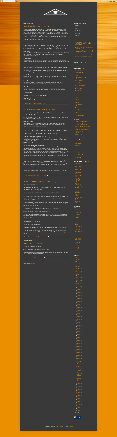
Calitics (76, 75)
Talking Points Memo (79, 110)
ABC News (77, 209)
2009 (76, 266)
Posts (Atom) (32, 263)
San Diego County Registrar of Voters (78, 249)
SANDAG (77, 251)
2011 (76, 263)
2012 (76, 261)
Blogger (71, 426)
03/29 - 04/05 (79, 352)
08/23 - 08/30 (79, 295)
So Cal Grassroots (79, 132)
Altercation (77, 96)
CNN (76, 220)
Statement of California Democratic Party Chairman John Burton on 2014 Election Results (83, 58)
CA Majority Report (79, 72)
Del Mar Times (78, 165)
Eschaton (77, 102)
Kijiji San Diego (78, 143)
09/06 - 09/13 (79, 292)
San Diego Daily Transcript (78, 186)
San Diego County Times (78, 184)
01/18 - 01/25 (79, 401)
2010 (76, 265)
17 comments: (40, 103)
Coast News (77, 163)
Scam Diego (77, 82)
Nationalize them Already (33, 243)
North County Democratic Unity (81, 136)
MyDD (76, 107)
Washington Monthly (79, 115)
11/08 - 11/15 (79, 274)
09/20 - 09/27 (79, 289)
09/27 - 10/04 (79, 286)
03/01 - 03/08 (79, 386)
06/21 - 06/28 (79, 319)
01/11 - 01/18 (79, 404)
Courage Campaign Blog (80, 77)
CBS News (77, 214)
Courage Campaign (79, 131)
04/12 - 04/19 (79, 349)
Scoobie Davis (78, 83)
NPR (76, 228)
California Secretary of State (77, 242)
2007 (76, 412)
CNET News (77, 152)
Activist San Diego (79, 134)
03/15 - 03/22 (79, 358)
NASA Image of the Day (80, 154)
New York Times (78, 226)
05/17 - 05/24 (79, 334)
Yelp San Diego (78, 145)
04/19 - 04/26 (79, 346)
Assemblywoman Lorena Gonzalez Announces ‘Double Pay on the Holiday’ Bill (83, 54)
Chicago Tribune (78, 216)
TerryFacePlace (78, 87)
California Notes (78, 74)
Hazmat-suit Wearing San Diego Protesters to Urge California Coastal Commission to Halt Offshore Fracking (84, 47)
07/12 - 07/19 (79, 310)
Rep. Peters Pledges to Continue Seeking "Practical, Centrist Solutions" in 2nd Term (84, 50)
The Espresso (78, 199)
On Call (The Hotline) (79, 109)
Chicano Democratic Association (82, 129)
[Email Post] (44, 103)
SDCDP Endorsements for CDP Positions (39, 110)
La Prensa (77, 171)
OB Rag (76, 78)
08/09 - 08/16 (79, 298)
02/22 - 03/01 (79, 389)
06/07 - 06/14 (79, 325)
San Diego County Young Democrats (83, 126)
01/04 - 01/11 (79, 407)
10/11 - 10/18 (79, 280)
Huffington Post (78, 105)
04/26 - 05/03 (79, 343)
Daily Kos (77, 97)
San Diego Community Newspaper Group (77, 180)
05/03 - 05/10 (79, 340)
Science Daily (78, 155)
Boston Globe (78, 212)
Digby (76, 101)
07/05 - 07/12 (79, 313)
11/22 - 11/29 (79, 271)
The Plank (77, 114)
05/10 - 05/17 (79, 337)
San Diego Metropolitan (77, 192)
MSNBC (76, 224)
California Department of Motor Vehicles (78, 238)
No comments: (43, 175)
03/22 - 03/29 (79, 355)
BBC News (77, 211)
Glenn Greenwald (78, 104)
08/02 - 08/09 (79, 301)
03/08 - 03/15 (79, 383)
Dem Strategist (78, 99)
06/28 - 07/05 (79, 316)
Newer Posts (26, 260)
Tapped (76, 112)
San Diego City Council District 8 (36, 26)
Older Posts (65, 260)
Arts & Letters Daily (79, 151)
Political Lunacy (78, 80)
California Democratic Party (81, 121)
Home (46, 260)
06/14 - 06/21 (79, 322)
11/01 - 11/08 (79, 277)
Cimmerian (61, 426)
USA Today (77, 229)
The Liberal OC (78, 90)
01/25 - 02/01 (79, 398)
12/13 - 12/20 (79, 268)
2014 (76, 257)
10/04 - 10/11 (79, 283)
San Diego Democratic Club (81, 124)
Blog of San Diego (79, 70)
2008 (76, 410)
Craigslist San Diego (79, 142)
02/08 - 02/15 (79, 395)
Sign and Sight (78, 157)
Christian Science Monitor (78, 218)
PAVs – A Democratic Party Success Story (39, 182)
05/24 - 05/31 (79, 331)
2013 (76, 259)
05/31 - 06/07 (79, 328)
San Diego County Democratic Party (82, 123)
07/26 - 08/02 (79, 304)
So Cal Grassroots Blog (80, 85)
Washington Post (78, 231)
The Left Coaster (78, 88)
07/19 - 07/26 (79, 307)
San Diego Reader (77, 195)
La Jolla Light (78, 169)
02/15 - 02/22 (79, 392)
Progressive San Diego (80, 128)
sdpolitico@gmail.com (79, 65)
